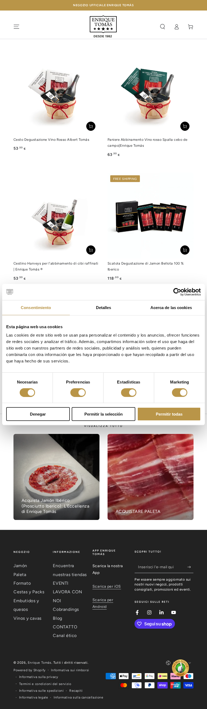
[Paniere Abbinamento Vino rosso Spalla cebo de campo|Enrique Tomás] (151, 92)
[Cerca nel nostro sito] (163, 27)
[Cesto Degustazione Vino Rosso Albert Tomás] (56, 92)
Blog (57, 618)
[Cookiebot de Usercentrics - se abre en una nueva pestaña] (177, 292)
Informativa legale (33, 697)
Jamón (20, 565)
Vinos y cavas (27, 618)
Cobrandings (66, 609)
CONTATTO (65, 626)
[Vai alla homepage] (103, 27)
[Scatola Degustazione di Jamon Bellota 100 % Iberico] (151, 216)
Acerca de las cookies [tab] (171, 307)
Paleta (19, 574)
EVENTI (60, 583)
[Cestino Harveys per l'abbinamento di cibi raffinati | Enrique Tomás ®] (56, 216)
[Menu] (16, 27)
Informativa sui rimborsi (70, 670)
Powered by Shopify (29, 670)
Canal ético (65, 635)
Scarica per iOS (106, 586)
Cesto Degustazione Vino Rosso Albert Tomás (51, 140)
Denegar (38, 414)
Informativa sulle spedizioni (41, 691)
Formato (22, 583)
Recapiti (76, 691)
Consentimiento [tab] (36, 307)
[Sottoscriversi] (190, 567)
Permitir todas (169, 414)
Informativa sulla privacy (38, 677)
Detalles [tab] (103, 307)
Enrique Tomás (39, 663)
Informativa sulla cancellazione (79, 697)
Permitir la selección (103, 414)
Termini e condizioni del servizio (45, 684)
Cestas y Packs (28, 591)
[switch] (78, 392)
